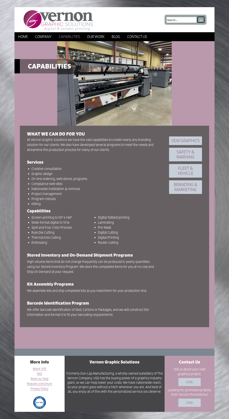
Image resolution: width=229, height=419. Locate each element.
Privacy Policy (39, 389)
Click (189, 382)
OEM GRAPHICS (185, 140)
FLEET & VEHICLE (185, 171)
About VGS (39, 368)
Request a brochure (39, 384)
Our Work (95, 36)
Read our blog (39, 379)
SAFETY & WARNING (185, 154)
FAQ (39, 373)
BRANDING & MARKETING (185, 187)
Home (23, 36)
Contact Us (137, 36)
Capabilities (69, 36)
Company (43, 36)
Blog (116, 36)
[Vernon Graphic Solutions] (58, 19)
